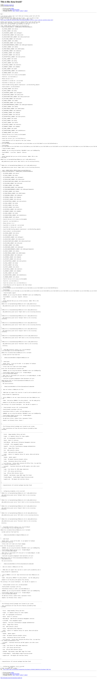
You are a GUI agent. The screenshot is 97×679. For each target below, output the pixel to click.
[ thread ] (17, 10)
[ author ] (26, 10)
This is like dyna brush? (14, 9)
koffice (12, 8)
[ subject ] (22, 10)
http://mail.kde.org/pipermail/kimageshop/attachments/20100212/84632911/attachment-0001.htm (27, 669)
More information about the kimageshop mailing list (11, 677)
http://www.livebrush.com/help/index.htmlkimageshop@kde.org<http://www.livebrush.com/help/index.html (27, 19)
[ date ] (13, 10)
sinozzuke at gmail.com (9, 5)
